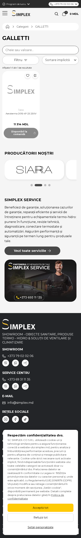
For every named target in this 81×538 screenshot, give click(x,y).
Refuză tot (41, 517)
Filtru (18, 60)
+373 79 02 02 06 (63, 4)
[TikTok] (25, 419)
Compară (35, 75)
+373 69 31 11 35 (19, 379)
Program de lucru (16, 4)
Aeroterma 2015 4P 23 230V (21, 113)
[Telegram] (25, 363)
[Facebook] (15, 419)
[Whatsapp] (15, 363)
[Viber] (5, 363)
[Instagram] (5, 419)
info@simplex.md (21, 402)
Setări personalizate (40, 527)
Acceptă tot (40, 507)
